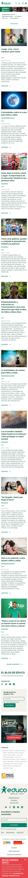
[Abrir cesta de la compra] (23, 3)
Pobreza (17, 761)
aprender (5, 750)
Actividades (23, 761)
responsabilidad (16, 765)
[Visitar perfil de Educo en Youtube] (10, 684)
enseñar (5, 755)
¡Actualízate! (14, 18)
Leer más (4, 86)
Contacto (14, 800)
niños (11, 763)
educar (14, 755)
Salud (11, 768)
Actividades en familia (13, 752)
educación (11, 750)
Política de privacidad (14, 851)
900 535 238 (14, 803)
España (17, 750)
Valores (22, 752)
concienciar (18, 757)
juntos (9, 755)
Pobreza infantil (7, 765)
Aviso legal (14, 847)
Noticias (5, 18)
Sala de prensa (10, 832)
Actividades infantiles (8, 757)
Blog (2, 832)
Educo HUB (20, 832)
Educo (18, 759)
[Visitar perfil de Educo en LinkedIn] (22, 807)
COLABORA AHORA (14, 737)
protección (19, 755)
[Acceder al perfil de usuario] (19, 3)
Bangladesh (6, 763)
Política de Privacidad (14, 702)
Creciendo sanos (7, 16)
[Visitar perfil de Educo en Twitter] (6, 684)
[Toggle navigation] (26, 3)
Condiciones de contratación (14, 854)
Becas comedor (18, 763)
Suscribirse (10, 705)
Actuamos (18, 16)
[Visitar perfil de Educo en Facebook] (2, 684)
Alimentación (10, 761)
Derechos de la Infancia (9, 759)
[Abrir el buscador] (16, 3)
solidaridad (6, 768)
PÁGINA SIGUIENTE (13, 664)
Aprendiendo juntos (8, 14)
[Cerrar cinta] (25, 868)
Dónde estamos (14, 798)
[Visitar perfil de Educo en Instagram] (14, 684)
